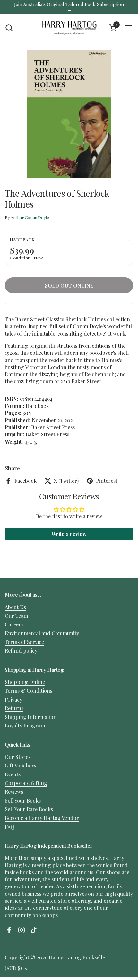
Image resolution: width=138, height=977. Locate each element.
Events (13, 774)
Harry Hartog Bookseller (78, 957)
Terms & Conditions (28, 690)
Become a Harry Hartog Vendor (42, 817)
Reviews (14, 791)
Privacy (13, 699)
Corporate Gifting (26, 783)
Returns (14, 708)
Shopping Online (25, 682)
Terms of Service (24, 642)
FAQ (9, 826)
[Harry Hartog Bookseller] (69, 28)
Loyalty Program (25, 725)
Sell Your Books (23, 800)
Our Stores (17, 756)
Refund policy (21, 650)
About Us (15, 607)
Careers (14, 624)
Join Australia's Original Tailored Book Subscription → (69, 7)
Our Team (16, 615)
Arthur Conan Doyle (30, 217)
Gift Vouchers (20, 765)
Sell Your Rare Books (29, 809)
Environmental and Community (42, 633)
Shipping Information (30, 716)
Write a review (69, 533)
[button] (9, 28)
